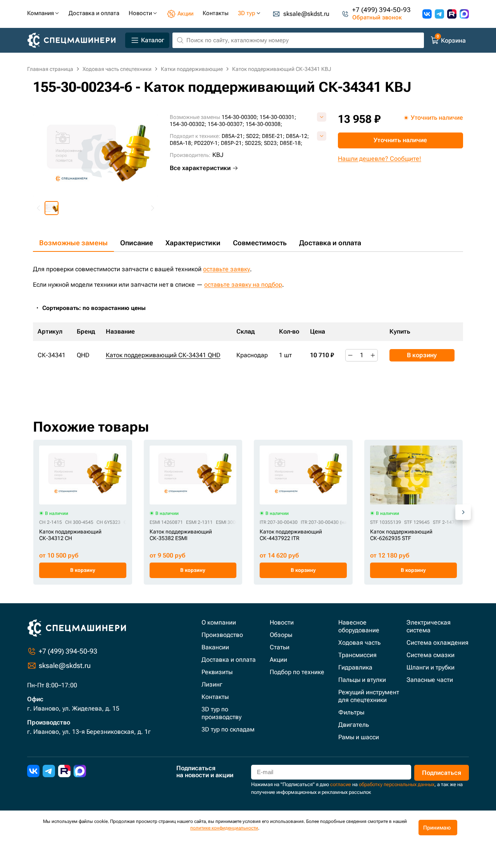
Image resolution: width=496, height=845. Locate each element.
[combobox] (98, 308)
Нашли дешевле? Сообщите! (379, 158)
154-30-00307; (226, 124)
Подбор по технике (297, 672)
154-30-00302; (188, 124)
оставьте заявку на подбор (243, 284)
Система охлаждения (437, 642)
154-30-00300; (240, 117)
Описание (136, 243)
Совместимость (260, 243)
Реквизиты (217, 672)
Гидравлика (355, 667)
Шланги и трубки (430, 667)
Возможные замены (73, 243)
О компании (219, 622)
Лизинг (212, 684)
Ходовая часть (359, 642)
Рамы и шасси (358, 737)
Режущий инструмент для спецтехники (368, 696)
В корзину (422, 355)
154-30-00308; (264, 124)
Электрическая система (428, 626)
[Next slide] (152, 208)
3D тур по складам (228, 729)
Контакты (215, 696)
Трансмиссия (357, 655)
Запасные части (429, 679)
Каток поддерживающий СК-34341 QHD (163, 355)
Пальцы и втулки (362, 679)
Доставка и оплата (330, 243)
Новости (282, 622)
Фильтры (351, 712)
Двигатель (353, 724)
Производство (222, 634)
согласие (340, 784)
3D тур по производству (221, 713)
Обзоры (281, 634)
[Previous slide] (39, 208)
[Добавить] (372, 355)
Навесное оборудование (358, 626)
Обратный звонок (377, 17)
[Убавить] (350, 355)
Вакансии (215, 647)
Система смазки (430, 655)
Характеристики (192, 243)
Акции (278, 659)
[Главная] (74, 40)
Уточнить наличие (400, 140)
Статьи (279, 647)
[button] (52, 208)
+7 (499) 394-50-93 (381, 10)
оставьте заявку (226, 269)
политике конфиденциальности (224, 828)
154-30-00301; (278, 117)
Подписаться (441, 772)
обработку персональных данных (396, 784)
